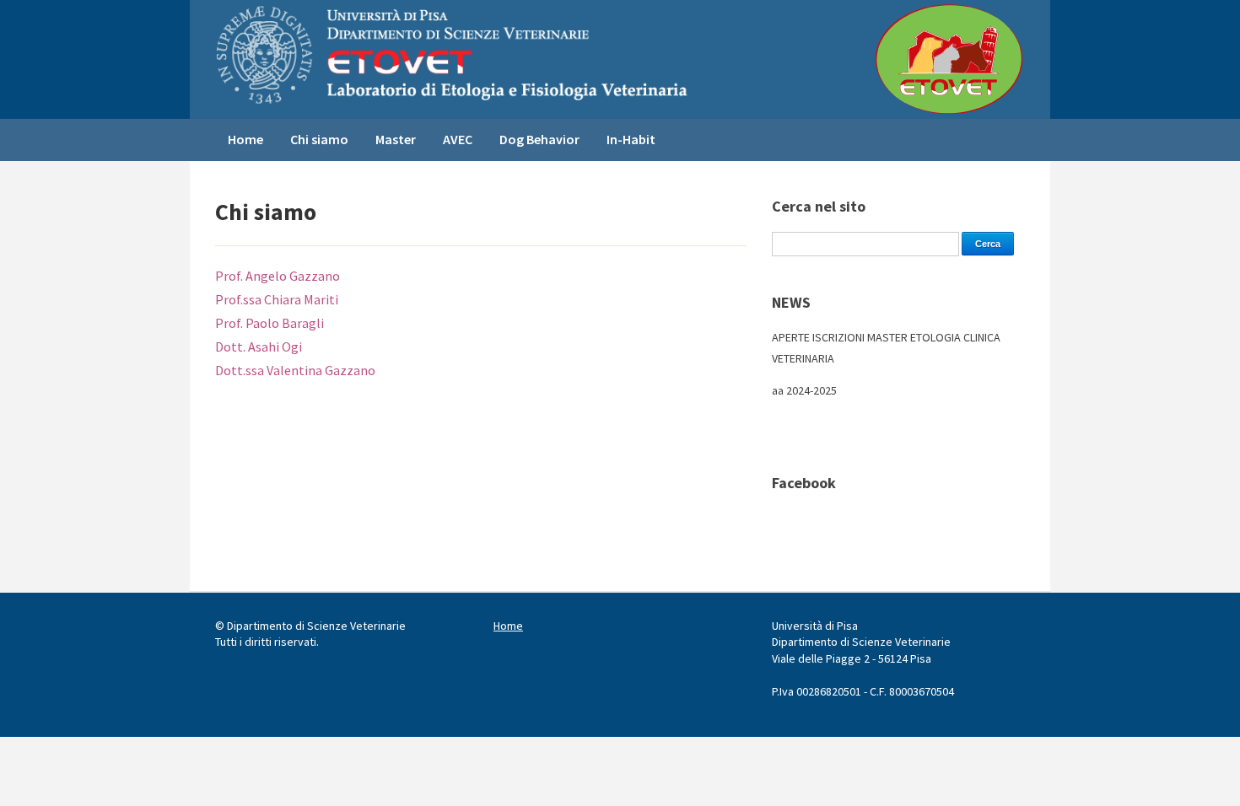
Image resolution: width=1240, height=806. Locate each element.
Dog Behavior (539, 139)
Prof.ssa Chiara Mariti (276, 299)
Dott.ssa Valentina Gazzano (295, 370)
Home (245, 139)
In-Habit (631, 139)
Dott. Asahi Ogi (260, 346)
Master (395, 139)
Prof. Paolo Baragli (269, 322)
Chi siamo (319, 139)
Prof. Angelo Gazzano (277, 275)
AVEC (457, 139)
